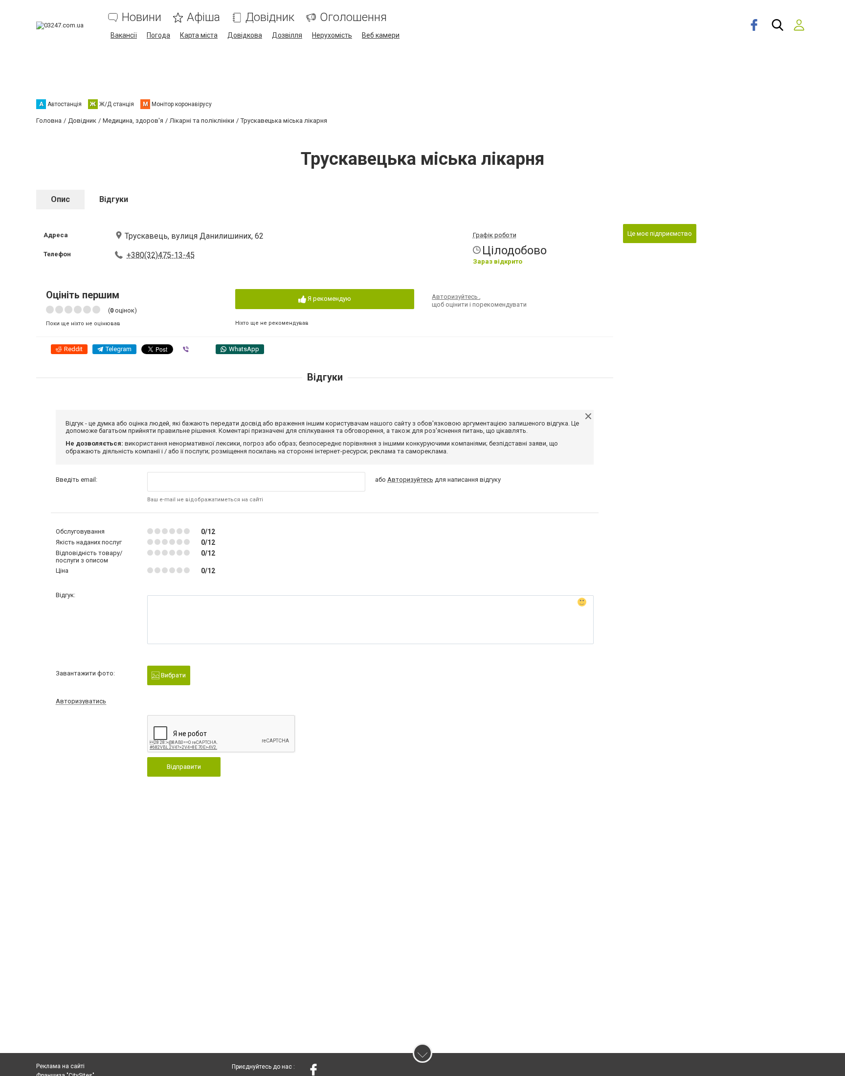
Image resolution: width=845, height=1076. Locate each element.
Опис (60, 199)
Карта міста (199, 35)
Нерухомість (332, 35)
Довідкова (244, 35)
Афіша (203, 17)
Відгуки (113, 199)
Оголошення (353, 17)
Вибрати (172, 675)
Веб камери (381, 35)
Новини (141, 17)
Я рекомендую (328, 298)
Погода (158, 35)
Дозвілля (287, 35)
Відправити (184, 766)
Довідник (269, 17)
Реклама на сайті (60, 1066)
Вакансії (124, 35)
